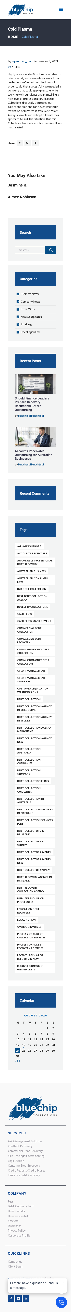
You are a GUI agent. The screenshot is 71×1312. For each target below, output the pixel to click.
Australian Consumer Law (32, 580)
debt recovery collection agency (30, 890)
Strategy (26, 324)
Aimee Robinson (22, 197)
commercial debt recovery (29, 641)
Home (13, 37)
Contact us (15, 1261)
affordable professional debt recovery (34, 563)
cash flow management (34, 621)
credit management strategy (31, 680)
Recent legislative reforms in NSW (30, 957)
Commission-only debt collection (33, 651)
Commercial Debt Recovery (25, 1151)
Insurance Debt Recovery (24, 1175)
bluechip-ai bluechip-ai (31, 416)
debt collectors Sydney (34, 852)
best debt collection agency (32, 598)
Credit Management (31, 671)
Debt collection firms (33, 781)
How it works (16, 1211)
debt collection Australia (29, 751)
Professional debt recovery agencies (30, 947)
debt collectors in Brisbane (30, 833)
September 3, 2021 (46, 61)
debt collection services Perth (35, 822)
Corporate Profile (19, 1235)
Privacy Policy (16, 1230)
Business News (30, 294)
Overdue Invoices (29, 927)
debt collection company (29, 772)
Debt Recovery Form (21, 1206)
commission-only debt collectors (33, 662)
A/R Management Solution (25, 1141)
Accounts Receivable (32, 553)
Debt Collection (29, 699)
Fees (10, 1201)
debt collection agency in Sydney (34, 719)
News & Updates (31, 317)
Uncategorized (30, 332)
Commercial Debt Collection (29, 630)
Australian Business (31, 571)
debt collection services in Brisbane (35, 811)
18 (23, 1044)
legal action (26, 920)
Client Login (15, 1266)
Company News (30, 302)
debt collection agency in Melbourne (34, 708)
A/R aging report (29, 546)
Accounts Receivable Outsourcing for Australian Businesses (33, 455)
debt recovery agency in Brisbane (34, 879)
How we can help (19, 1216)
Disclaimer (14, 1226)
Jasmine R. (17, 185)
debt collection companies (29, 762)
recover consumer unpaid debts (30, 968)
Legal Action (16, 1161)
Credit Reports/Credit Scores (26, 1170)
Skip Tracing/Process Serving (26, 1156)
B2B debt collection (31, 589)
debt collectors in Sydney (30, 843)
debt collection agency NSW (34, 740)
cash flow (24, 614)
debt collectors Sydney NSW (34, 861)
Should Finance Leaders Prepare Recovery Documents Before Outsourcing (32, 404)
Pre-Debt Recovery (20, 1146)
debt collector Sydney (33, 870)
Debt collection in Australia (30, 801)
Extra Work (28, 309)
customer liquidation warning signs (33, 691)
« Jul (17, 1061)
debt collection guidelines (29, 790)
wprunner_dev (20, 61)
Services (13, 1221)
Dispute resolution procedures (30, 900)
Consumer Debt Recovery (24, 1165)
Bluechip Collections (32, 607)
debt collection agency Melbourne (34, 730)
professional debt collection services (31, 936)
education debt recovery (28, 911)
